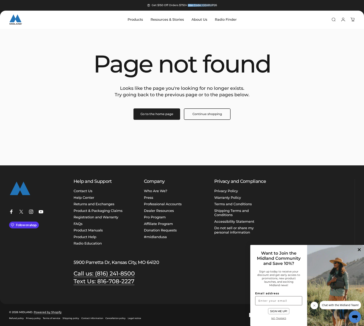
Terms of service (51, 318)
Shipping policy (71, 318)
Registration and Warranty (96, 217)
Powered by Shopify (48, 312)
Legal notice (134, 318)
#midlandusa (155, 237)
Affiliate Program (158, 224)
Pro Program (155, 217)
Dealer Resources (159, 211)
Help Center (84, 198)
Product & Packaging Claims (98, 211)
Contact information (92, 318)
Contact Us (83, 191)
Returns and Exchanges (94, 204)
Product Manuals (88, 230)
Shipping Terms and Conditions (231, 213)
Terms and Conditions (233, 204)
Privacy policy (33, 318)
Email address (267, 293)
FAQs (78, 224)
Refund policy (16, 318)
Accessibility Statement (234, 221)
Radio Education (88, 243)
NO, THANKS (278, 318)
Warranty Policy (227, 198)
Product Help (85, 237)
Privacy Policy (226, 191)
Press (148, 198)
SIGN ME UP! (278, 311)
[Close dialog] (359, 250)
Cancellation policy (115, 318)
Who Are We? (155, 191)
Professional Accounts (163, 204)
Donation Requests (160, 230)
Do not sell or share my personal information (234, 230)
